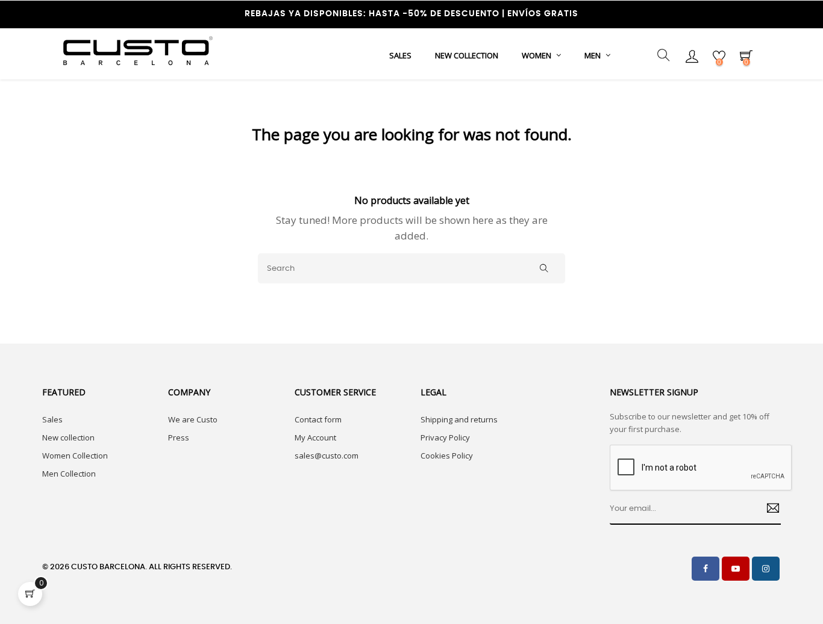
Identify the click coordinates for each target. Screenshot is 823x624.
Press (178, 437)
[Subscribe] (768, 510)
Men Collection (69, 473)
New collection (68, 437)
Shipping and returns (459, 419)
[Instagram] (766, 569)
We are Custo (192, 419)
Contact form (318, 419)
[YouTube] (735, 569)
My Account (315, 437)
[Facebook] (705, 569)
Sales (52, 419)
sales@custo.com (326, 455)
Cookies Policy (447, 455)
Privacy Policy (445, 437)
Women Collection (75, 455)
